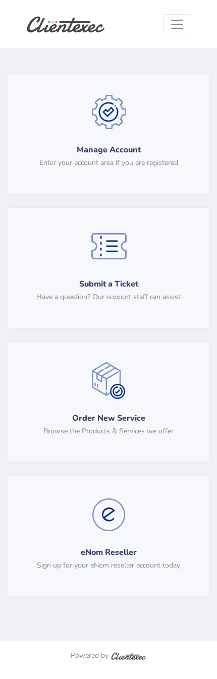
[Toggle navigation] (177, 24)
